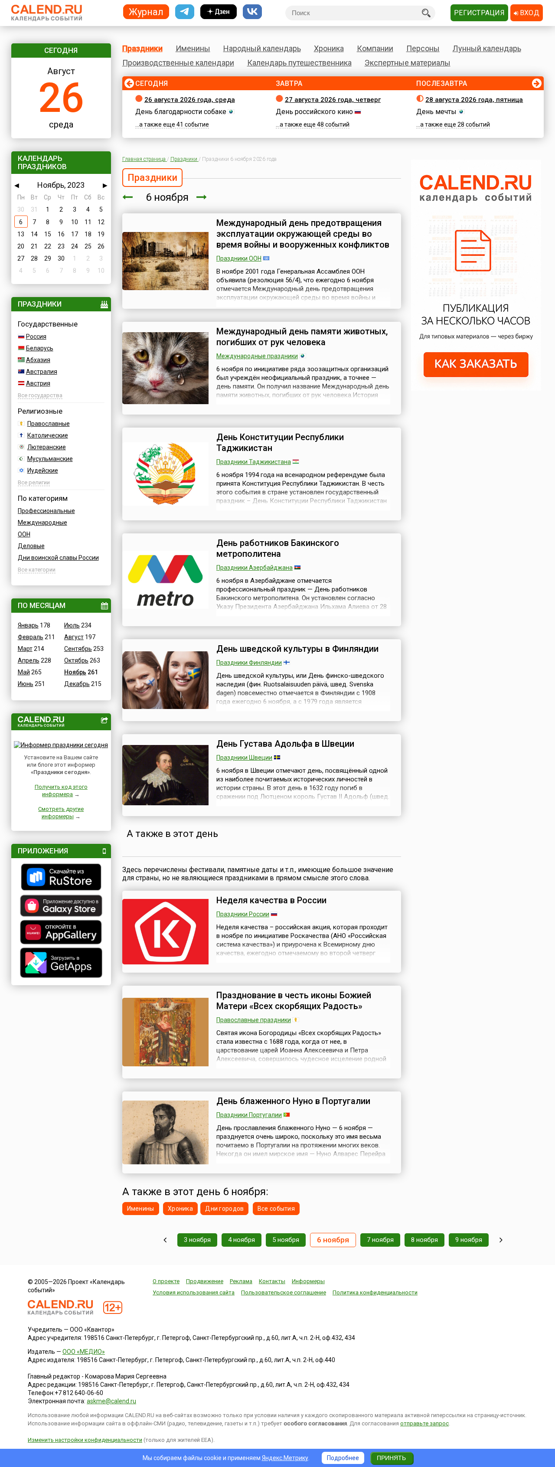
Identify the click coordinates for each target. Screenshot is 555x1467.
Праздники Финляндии (249, 662)
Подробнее (343, 1457)
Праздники (142, 48)
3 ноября (197, 1240)
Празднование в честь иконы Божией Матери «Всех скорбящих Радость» (293, 1000)
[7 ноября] (201, 197)
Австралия (41, 371)
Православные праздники (253, 1019)
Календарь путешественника (299, 62)
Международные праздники (257, 356)
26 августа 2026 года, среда (189, 100)
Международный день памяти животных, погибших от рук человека (302, 336)
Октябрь (76, 660)
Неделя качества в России (271, 900)
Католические (47, 435)
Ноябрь (75, 672)
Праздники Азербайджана (254, 567)
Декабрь (77, 683)
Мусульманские (50, 458)
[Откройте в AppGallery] (61, 933)
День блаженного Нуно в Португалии (293, 1101)
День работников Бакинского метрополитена (277, 548)
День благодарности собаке (180, 112)
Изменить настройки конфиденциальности (85, 1440)
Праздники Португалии (249, 1114)
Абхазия (38, 359)
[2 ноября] (165, 1240)
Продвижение (204, 1281)
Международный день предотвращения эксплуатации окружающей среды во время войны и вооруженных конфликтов (302, 234)
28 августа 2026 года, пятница (474, 100)
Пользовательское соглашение (283, 1292)
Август (74, 637)
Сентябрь (78, 648)
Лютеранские (46, 447)
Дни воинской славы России (58, 557)
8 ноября (424, 1240)
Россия (36, 336)
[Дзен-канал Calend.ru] (218, 12)
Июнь (25, 683)
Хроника (329, 48)
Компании (375, 48)
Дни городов (224, 1208)
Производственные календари (178, 62)
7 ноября (380, 1240)
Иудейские (42, 470)
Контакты (272, 1281)
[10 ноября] (501, 1240)
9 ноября (468, 1240)
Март (25, 648)
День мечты (436, 112)
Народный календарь (262, 48)
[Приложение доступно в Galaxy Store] (61, 907)
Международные (42, 522)
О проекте (166, 1281)
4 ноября (241, 1240)
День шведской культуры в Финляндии (297, 649)
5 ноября (285, 1240)
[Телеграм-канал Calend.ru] (184, 12)
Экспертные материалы (408, 62)
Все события (276, 1208)
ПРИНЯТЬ (391, 1457)
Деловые (31, 545)
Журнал (146, 11)
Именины (193, 48)
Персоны (423, 48)
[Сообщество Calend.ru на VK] (252, 12)
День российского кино (314, 112)
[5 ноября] (127, 197)
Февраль (30, 637)
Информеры (308, 1281)
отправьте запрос (424, 1423)
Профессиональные (46, 510)
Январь (28, 625)
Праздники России (242, 914)
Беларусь (39, 348)
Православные (48, 423)
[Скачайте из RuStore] (61, 878)
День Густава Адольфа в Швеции (285, 743)
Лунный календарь (487, 48)
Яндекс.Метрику (285, 1457)
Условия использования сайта (194, 1292)
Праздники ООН (238, 258)
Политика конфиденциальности (375, 1292)
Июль (72, 625)
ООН (24, 534)
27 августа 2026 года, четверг (333, 100)
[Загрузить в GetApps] (61, 964)
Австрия (38, 383)
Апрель (28, 660)
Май (24, 672)
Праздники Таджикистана (253, 461)
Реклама (241, 1281)
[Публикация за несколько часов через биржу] (476, 388)
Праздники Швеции (244, 757)
